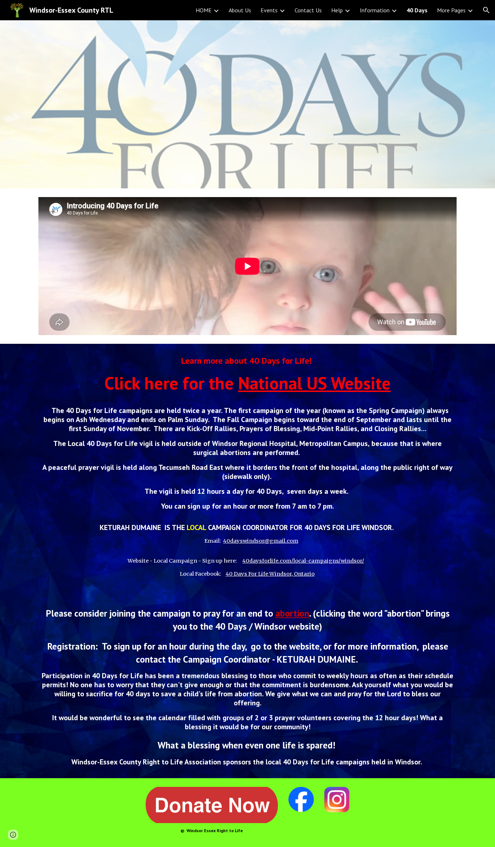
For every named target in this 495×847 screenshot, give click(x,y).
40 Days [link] (417, 10)
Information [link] (375, 10)
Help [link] (337, 10)
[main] (247, 560)
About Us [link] (240, 10)
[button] (486, 10)
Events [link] (269, 10)
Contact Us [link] (308, 10)
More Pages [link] (451, 10)
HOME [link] (204, 10)
